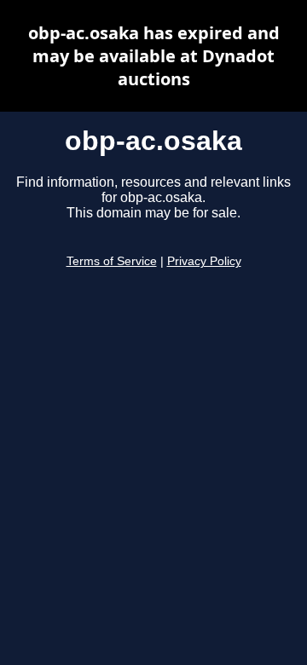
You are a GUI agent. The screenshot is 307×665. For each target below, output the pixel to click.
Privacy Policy (204, 261)
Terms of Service (112, 261)
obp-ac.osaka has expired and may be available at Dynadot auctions (154, 55)
